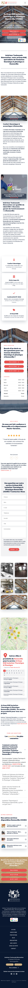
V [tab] (4, 675)
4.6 (22, 40)
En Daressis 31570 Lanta (14, 959)
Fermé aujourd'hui (14, 961)
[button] (9, 637)
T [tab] (21, 673)
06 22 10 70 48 (13, 34)
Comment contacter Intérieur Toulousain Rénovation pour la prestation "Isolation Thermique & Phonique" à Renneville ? (11, 749)
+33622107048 (16, 764)
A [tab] (4, 670)
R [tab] (16, 673)
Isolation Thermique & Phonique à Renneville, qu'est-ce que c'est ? (12, 802)
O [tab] (9, 673)
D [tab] (11, 670)
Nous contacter (13, 362)
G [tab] (18, 670)
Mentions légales (5, 980)
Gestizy (24, 980)
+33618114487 (6, 766)
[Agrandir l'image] (11, 565)
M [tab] (4, 673)
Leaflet (25, 649)
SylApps (14, 981)
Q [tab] (14, 673)
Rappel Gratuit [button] (13, 31)
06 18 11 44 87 (13, 371)
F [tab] (16, 670)
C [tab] (9, 670)
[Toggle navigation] (25, 2)
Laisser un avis (5, 470)
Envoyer (13, 549)
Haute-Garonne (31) (22, 723)
